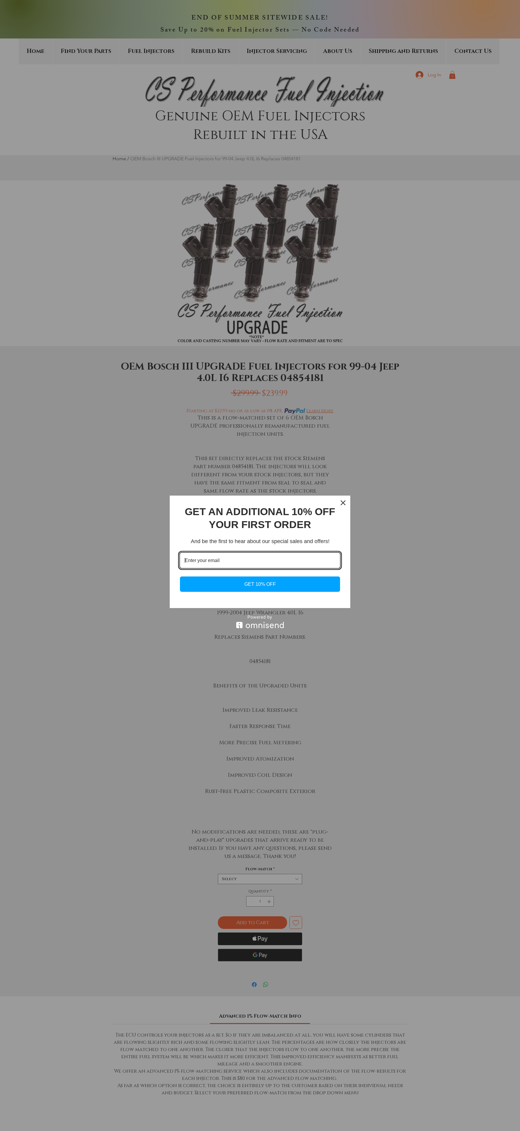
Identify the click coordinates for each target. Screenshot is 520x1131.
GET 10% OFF (260, 584)
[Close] (343, 503)
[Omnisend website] (260, 621)
